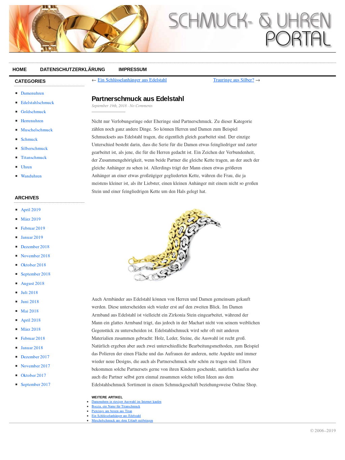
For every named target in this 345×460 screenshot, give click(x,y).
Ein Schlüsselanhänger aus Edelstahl (132, 79)
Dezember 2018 (35, 246)
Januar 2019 (32, 237)
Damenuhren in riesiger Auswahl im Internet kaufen (126, 401)
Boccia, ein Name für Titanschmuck (116, 406)
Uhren (26, 167)
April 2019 (31, 209)
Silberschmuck (34, 148)
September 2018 (36, 274)
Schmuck (29, 139)
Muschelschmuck (37, 130)
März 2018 (31, 329)
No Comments (141, 105)
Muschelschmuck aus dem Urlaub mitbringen (122, 420)
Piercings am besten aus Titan (112, 410)
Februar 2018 (33, 338)
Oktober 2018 (33, 265)
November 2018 (35, 256)
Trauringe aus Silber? (233, 79)
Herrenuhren (32, 121)
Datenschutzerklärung (72, 69)
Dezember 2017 (35, 357)
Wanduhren (31, 176)
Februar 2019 (33, 228)
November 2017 (35, 366)
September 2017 (36, 384)
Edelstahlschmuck (37, 102)
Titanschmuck (34, 157)
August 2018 (32, 283)
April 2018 (31, 320)
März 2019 (31, 219)
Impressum (133, 69)
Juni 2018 (30, 301)
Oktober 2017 (33, 375)
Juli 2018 (29, 292)
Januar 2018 (32, 347)
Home (19, 69)
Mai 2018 (30, 311)
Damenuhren (32, 93)
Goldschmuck (33, 111)
